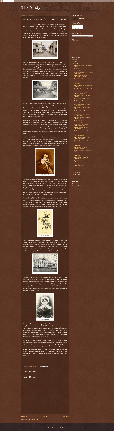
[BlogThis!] (42, 366)
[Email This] (41, 366)
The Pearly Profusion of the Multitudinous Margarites (80, 76)
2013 (74, 59)
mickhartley (76, 183)
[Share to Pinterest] (47, 366)
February (77, 172)
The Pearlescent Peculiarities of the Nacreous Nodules (82, 79)
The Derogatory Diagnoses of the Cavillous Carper (81, 121)
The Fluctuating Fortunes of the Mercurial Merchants (81, 148)
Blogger (64, 427)
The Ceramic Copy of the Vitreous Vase (83, 98)
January (76, 174)
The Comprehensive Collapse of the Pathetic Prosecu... (82, 164)
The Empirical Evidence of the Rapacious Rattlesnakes (81, 125)
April (76, 168)
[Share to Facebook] (45, 366)
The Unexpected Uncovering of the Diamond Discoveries (82, 92)
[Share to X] (44, 366)
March (76, 170)
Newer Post (25, 416)
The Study (31, 7)
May (76, 63)
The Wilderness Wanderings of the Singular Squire (82, 115)
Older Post (65, 416)
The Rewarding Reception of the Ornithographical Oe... (81, 135)
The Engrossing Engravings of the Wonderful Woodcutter (81, 108)
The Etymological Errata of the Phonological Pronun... (81, 101)
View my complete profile (77, 185)
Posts (75, 25)
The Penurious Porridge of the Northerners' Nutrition (81, 158)
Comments (76, 28)
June (76, 61)
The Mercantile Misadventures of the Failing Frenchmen (82, 151)
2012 (74, 177)
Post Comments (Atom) (33, 419)
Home (45, 416)
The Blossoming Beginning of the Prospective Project (81, 138)
